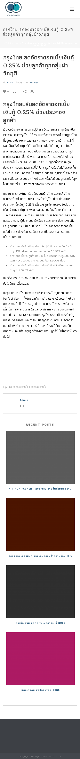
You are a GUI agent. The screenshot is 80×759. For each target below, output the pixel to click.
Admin (10, 82)
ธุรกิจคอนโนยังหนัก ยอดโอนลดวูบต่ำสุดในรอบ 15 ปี (40, 556)
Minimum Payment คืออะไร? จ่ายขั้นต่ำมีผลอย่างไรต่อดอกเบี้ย (41, 489)
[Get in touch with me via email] (22, 406)
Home (6, 43)
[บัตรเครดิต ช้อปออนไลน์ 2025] (40, 658)
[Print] (34, 91)
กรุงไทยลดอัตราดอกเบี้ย (15, 386)
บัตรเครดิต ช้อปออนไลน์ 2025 (40, 690)
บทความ (16, 43)
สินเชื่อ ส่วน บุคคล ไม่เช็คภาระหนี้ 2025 (40, 623)
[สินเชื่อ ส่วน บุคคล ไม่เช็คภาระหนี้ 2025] (40, 591)
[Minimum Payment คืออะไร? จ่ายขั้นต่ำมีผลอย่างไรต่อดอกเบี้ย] (40, 457)
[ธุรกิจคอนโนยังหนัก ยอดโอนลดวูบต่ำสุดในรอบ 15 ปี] (40, 524)
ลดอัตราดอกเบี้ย (37, 386)
